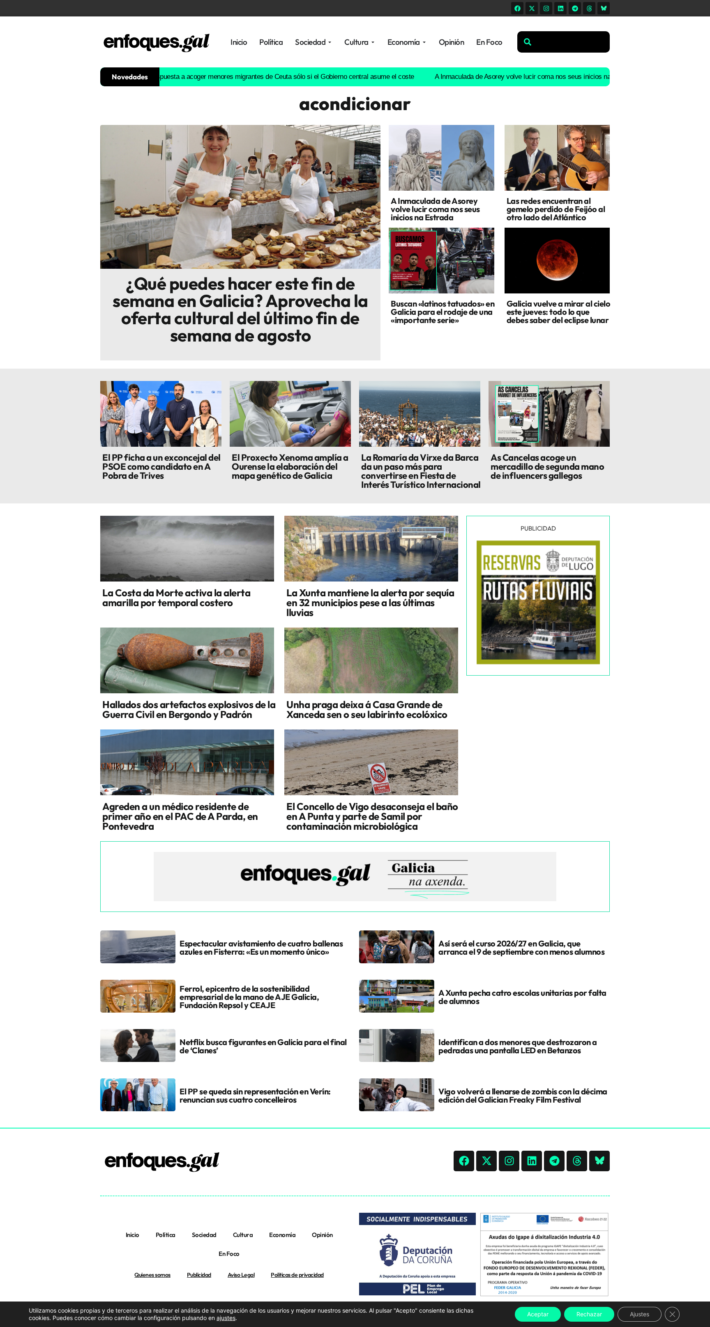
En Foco (229, 1254)
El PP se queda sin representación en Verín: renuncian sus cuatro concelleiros (255, 1095)
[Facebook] (517, 8)
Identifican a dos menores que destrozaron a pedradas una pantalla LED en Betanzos (517, 1046)
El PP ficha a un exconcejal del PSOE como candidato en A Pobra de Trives (161, 466)
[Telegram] (575, 8)
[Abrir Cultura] (373, 42)
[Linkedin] (560, 8)
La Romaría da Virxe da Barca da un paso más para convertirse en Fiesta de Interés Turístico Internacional (421, 471)
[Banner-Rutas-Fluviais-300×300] (538, 662)
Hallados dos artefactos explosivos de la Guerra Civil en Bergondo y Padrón (188, 709)
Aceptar (538, 1314)
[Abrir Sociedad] (329, 42)
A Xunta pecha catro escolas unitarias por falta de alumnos (522, 997)
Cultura (243, 1235)
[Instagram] (546, 8)
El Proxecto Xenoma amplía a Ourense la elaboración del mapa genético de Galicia (290, 466)
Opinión (322, 1235)
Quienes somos (152, 1275)
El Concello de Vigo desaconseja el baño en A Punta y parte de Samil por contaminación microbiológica (372, 816)
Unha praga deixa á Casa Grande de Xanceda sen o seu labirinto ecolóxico (366, 709)
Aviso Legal (241, 1275)
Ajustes (639, 1314)
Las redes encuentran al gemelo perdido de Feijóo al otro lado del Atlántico (556, 209)
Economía (282, 1235)
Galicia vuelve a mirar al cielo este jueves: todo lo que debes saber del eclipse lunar (559, 311)
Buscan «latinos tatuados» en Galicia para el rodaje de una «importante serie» (442, 311)
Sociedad (204, 1235)
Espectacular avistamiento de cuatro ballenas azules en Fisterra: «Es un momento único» (261, 947)
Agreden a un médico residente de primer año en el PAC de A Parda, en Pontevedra (180, 816)
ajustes (226, 1317)
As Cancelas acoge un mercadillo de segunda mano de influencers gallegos (547, 466)
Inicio (132, 1235)
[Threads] (589, 8)
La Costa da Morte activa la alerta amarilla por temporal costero (176, 597)
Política (165, 1235)
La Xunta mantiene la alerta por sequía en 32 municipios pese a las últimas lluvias (370, 602)
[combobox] (563, 42)
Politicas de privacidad (297, 1275)
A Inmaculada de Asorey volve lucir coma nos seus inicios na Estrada (492, 77)
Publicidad (199, 1275)
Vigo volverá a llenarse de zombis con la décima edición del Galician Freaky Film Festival (522, 1095)
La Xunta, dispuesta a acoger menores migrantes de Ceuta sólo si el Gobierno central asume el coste (225, 77)
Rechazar (589, 1314)
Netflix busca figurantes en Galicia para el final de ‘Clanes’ (263, 1046)
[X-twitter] (532, 8)
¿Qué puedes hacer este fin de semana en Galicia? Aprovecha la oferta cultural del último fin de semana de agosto (240, 309)
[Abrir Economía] (424, 42)
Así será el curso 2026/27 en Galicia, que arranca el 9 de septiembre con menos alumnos (521, 947)
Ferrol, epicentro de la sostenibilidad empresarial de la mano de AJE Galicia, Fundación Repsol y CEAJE (249, 996)
